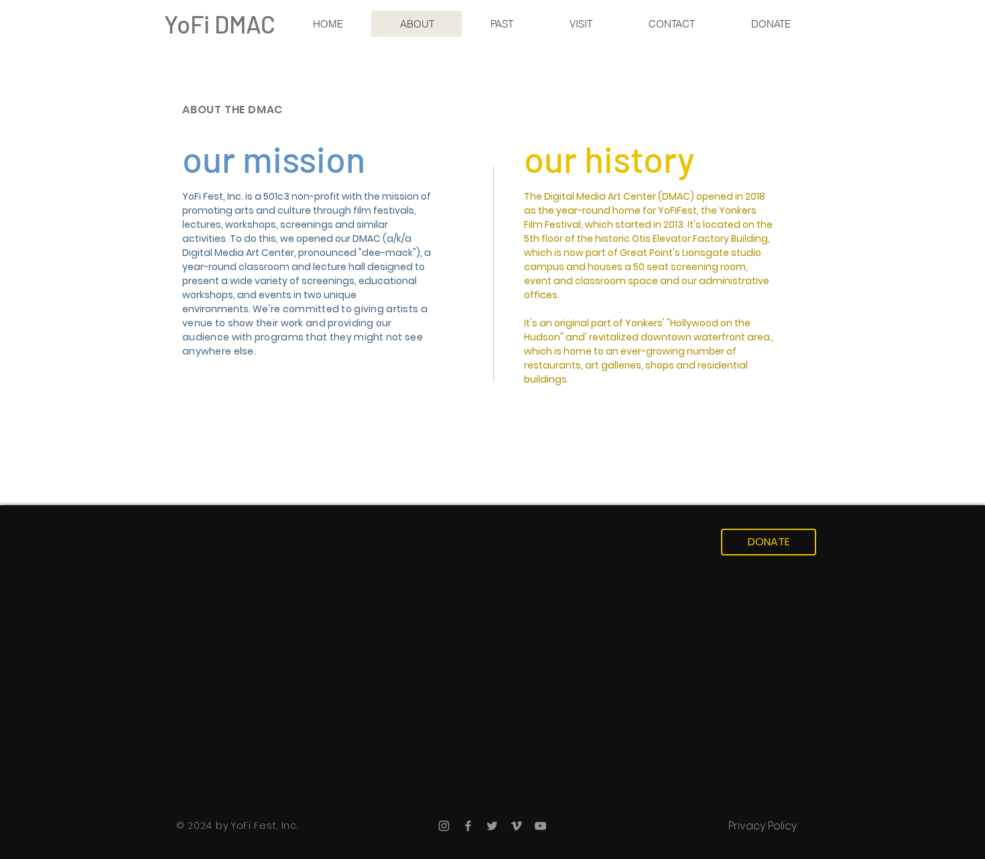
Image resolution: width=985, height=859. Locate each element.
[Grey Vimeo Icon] (516, 826)
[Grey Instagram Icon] (444, 826)
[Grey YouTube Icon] (540, 826)
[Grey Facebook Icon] (468, 826)
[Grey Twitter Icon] (492, 826)
